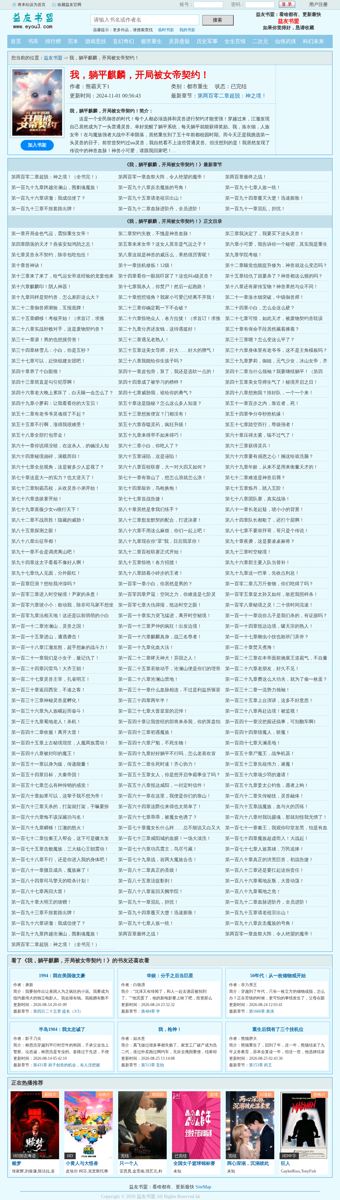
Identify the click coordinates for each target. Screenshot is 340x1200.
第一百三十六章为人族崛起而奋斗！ (48, 711)
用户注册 (318, 4)
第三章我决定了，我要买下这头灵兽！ (264, 233)
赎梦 (16, 1163)
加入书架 (37, 145)
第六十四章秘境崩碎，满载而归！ (46, 456)
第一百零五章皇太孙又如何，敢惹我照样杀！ (271, 594)
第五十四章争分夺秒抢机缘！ (255, 413)
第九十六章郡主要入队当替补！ (257, 562)
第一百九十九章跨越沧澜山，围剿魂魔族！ (55, 187)
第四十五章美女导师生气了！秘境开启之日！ (271, 382)
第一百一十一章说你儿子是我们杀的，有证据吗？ (276, 615)
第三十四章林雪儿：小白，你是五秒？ (50, 350)
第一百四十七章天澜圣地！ (253, 742)
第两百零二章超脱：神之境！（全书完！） (55, 176)
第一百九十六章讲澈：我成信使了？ (48, 198)
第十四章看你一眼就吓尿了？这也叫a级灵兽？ (165, 276)
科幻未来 (313, 41)
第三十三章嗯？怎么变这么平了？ (260, 339)
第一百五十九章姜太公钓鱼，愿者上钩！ (267, 785)
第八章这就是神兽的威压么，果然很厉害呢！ (164, 254)
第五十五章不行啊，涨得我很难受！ (48, 424)
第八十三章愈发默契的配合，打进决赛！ (160, 520)
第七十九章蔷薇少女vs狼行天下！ (45, 509)
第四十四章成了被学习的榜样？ (150, 382)
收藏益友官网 (69, 4)
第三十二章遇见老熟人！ (143, 339)
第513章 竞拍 (152, 1065)
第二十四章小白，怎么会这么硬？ (260, 307)
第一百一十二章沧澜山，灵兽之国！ (48, 626)
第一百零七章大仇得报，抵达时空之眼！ (160, 604)
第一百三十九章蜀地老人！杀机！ (46, 721)
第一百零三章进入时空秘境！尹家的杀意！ (55, 594)
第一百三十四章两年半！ (143, 700)
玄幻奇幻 (123, 41)
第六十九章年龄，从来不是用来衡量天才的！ (271, 467)
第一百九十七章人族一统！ (253, 187)
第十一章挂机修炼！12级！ (146, 265)
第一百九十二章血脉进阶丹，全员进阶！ (160, 208)
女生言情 (235, 41)
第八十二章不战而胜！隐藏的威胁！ (48, 520)
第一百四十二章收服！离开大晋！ (46, 732)
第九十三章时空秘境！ (248, 551)
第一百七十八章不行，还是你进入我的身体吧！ (60, 859)
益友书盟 (43, 21)
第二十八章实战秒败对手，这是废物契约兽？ (57, 329)
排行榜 (53, 41)
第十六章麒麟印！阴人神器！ (41, 286)
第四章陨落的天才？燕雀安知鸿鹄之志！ (53, 244)
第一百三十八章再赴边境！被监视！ (262, 711)
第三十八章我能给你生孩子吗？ (150, 360)
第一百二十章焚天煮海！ (250, 647)
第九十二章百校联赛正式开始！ (150, 551)
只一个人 (129, 1163)
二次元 (260, 41)
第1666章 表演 (261, 1011)
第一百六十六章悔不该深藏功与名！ (48, 817)
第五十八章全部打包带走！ (39, 435)
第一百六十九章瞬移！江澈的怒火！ (48, 827)
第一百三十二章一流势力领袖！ (257, 689)
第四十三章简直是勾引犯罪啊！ (43, 382)
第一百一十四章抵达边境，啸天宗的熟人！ (269, 626)
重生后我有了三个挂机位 (277, 1029)
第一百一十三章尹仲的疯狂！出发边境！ (160, 626)
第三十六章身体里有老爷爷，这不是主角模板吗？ (276, 350)
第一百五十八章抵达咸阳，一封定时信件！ (162, 785)
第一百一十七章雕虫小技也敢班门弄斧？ (267, 636)
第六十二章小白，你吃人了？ (148, 445)
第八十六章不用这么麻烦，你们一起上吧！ (162, 530)
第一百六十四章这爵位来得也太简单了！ (160, 806)
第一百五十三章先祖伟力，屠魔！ (260, 764)
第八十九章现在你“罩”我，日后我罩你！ (159, 541)
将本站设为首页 (31, 4)
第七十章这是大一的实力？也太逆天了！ (53, 477)
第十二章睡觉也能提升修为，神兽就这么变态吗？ (276, 265)
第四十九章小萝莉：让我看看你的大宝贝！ (55, 403)
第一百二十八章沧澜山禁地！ (148, 679)
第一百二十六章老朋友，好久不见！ (262, 668)
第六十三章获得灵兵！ (248, 445)
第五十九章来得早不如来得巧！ (150, 435)
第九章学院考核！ (243, 254)
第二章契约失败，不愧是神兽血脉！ (155, 233)
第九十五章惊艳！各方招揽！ (148, 562)
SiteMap (203, 1186)
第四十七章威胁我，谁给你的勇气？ (155, 392)
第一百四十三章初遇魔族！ (146, 732)
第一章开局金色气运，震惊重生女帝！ (50, 233)
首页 (16, 41)
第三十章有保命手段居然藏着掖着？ (262, 329)
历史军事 (207, 41)
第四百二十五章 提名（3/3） (58, 1011)
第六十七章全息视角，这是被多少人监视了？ (57, 467)
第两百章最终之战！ (246, 176)
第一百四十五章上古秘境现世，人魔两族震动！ (60, 742)
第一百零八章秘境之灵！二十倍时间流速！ (269, 604)
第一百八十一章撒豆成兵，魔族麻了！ (50, 870)
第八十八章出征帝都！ (34, 541)
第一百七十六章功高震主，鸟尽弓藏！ (157, 849)
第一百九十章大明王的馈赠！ (41, 902)
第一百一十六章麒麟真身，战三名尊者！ (160, 636)
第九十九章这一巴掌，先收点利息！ (262, 573)
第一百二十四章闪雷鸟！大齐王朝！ (48, 668)
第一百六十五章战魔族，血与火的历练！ (267, 806)
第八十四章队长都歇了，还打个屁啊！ (264, 520)
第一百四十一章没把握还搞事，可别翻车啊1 (270, 721)
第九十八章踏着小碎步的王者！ (150, 573)
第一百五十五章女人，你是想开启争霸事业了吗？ (169, 774)
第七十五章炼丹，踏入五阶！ (255, 488)
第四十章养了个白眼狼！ (36, 371)
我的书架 (187, 30)
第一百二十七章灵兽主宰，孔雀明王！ (50, 679)
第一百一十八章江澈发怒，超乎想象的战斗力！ (60, 647)
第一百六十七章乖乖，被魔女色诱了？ (157, 817)
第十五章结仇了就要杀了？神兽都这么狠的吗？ (274, 276)
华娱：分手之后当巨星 (170, 975)
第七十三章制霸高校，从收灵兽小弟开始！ (55, 488)
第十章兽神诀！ (27, 265)
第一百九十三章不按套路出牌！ (43, 208)
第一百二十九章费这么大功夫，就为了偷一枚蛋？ (276, 679)
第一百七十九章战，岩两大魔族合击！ (157, 859)
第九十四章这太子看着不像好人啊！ (48, 562)
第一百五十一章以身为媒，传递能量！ (50, 764)
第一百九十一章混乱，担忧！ (255, 208)
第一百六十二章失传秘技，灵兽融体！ (264, 795)
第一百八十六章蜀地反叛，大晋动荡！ (264, 880)
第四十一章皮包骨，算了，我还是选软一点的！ (167, 371)
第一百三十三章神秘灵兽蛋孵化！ (46, 700)
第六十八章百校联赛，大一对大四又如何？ (162, 467)
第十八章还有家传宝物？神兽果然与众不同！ (271, 286)
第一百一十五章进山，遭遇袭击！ (46, 636)
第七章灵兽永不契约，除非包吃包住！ (50, 254)
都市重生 (151, 41)
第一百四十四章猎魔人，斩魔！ (257, 732)
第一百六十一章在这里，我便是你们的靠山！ (164, 795)
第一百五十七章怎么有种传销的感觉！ (50, 785)
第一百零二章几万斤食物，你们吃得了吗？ (269, 583)
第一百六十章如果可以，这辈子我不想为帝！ (57, 795)
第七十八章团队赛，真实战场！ (257, 498)
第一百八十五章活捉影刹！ (146, 880)
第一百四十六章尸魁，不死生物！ (153, 742)
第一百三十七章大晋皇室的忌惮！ (153, 711)
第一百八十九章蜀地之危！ (253, 891)
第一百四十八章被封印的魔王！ (43, 753)
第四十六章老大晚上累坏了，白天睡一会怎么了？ (62, 392)
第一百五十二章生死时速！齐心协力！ (157, 764)
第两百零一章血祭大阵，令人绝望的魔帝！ (162, 176)
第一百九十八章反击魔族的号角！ (153, 187)
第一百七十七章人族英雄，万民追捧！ (264, 849)
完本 (73, 41)
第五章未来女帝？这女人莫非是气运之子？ (162, 244)
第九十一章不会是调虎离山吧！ (43, 551)
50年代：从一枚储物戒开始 (278, 975)
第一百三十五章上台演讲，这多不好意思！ (269, 700)
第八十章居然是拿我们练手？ (148, 509)
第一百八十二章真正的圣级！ (148, 870)
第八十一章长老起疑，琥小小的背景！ (264, 509)
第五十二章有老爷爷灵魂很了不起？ (48, 413)
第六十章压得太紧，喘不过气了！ (260, 435)
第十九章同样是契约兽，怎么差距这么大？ (55, 297)
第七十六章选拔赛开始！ (36, 498)
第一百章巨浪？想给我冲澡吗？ (43, 583)
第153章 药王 (260, 1065)
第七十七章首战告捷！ (141, 498)
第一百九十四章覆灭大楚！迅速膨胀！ (264, 198)
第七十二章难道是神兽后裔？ (255, 477)
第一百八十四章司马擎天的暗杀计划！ (50, 880)
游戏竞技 (95, 41)
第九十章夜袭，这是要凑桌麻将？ (260, 541)
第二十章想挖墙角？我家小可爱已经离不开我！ (167, 297)
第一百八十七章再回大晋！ (39, 891)
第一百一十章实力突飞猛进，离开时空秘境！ (164, 615)
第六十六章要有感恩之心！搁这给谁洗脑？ (269, 456)
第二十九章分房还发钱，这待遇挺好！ (157, 329)
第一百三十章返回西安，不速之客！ (48, 689)
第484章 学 (150, 1011)
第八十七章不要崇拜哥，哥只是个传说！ (267, 530)
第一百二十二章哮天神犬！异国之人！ (157, 658)
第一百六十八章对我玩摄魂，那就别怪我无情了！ (276, 817)
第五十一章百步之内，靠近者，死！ (262, 403)
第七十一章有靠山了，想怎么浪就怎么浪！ (162, 477)
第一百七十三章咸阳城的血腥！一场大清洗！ (164, 838)
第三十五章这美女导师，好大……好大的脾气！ (167, 350)
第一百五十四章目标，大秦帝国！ (46, 774)
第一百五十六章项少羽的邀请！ (257, 774)
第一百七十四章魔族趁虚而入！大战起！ (267, 838)
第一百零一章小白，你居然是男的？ (155, 583)
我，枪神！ (170, 1029)
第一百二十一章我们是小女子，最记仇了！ (55, 658)
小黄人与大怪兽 (82, 1163)
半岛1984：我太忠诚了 (62, 1029)
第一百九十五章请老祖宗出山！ (150, 198)
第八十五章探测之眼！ (34, 530)
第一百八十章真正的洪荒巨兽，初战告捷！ (269, 859)
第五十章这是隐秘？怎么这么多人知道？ (160, 403)
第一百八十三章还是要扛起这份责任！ (264, 870)
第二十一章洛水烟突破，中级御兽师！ (264, 297)
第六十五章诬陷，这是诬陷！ (148, 456)
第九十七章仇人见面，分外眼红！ (46, 573)
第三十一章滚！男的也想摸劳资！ (46, 339)
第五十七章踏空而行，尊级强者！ (260, 424)
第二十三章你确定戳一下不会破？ (153, 307)
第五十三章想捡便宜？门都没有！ (153, 413)
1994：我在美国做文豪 (62, 975)
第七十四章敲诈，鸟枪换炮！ (148, 488)
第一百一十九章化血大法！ (146, 647)
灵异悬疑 (179, 41)
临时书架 (166, 30)
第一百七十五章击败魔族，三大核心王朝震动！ (60, 849)
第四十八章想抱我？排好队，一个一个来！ (269, 392)
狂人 (285, 1163)
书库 (33, 41)
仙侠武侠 (285, 41)
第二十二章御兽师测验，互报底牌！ (48, 307)
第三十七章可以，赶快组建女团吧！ (48, 360)
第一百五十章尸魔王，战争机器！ (260, 753)
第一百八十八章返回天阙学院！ (150, 891)
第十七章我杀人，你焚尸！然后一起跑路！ (162, 286)
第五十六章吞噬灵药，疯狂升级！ (153, 424)
